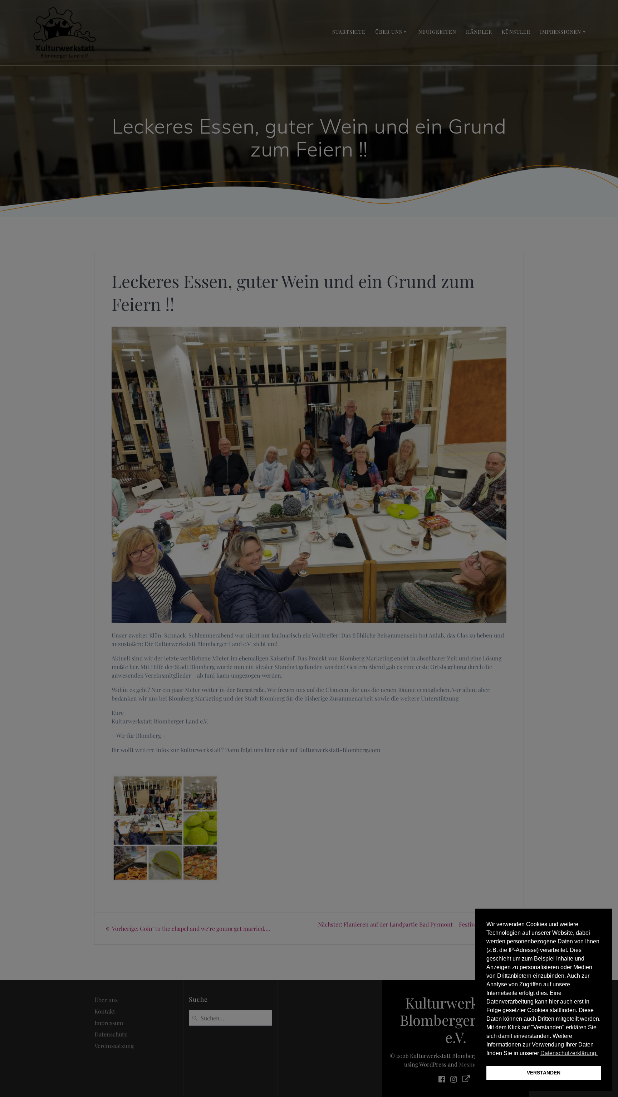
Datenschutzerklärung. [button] (569, 1053)
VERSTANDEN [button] (543, 1073)
